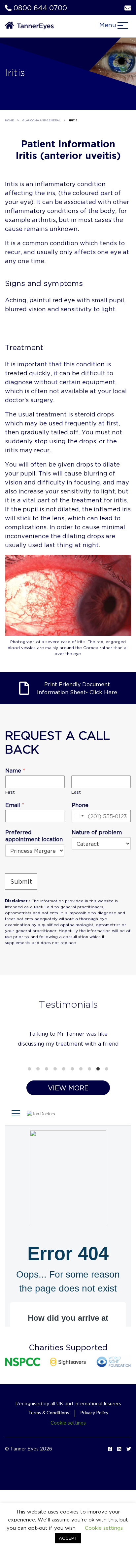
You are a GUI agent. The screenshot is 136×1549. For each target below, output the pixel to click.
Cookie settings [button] (68, 1442)
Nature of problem (97, 832)
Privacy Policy (94, 1432)
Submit (21, 881)
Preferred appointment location (34, 835)
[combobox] (78, 816)
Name (15, 770)
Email (14, 805)
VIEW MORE (68, 1108)
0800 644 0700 (39, 8)
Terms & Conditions (48, 1432)
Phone (80, 805)
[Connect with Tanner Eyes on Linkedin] (119, 1468)
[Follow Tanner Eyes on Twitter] (128, 1468)
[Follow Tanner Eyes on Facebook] (110, 1468)
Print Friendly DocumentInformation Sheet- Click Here (77, 688)
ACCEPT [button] (68, 1538)
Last (76, 792)
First (10, 792)
